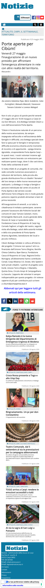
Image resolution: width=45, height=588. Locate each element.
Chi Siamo (5, 567)
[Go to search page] (35, 24)
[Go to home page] (4, 24)
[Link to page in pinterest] (21, 301)
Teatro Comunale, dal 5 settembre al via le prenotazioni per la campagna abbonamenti (22, 449)
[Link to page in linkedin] (15, 301)
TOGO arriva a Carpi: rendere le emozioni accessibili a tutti (22, 491)
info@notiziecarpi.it (13, 562)
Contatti (4, 570)
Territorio (20, 333)
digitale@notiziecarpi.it (15, 564)
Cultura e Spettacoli (27, 444)
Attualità (11, 333)
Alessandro (6, 71)
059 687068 (9, 560)
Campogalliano (21, 372)
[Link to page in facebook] (4, 301)
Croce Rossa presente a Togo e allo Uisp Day (22, 377)
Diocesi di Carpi (27, 553)
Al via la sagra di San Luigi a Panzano (20, 529)
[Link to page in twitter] (9, 301)
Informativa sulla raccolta (13, 585)
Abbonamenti (6, 572)
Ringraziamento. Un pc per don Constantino (22, 413)
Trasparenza (6, 578)
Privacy (4, 575)
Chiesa (18, 409)
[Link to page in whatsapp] (26, 301)
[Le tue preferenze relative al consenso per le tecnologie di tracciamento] (41, 584)
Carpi (30, 372)
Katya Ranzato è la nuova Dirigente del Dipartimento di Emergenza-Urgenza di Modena (22, 339)
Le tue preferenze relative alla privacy (23, 582)
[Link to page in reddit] (32, 301)
